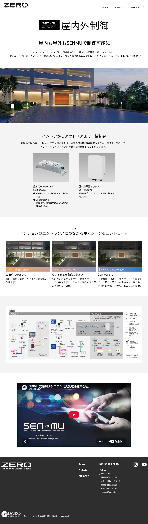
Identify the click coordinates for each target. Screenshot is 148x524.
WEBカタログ (137, 7)
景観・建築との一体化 (110, 477)
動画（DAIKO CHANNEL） (110, 464)
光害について (106, 473)
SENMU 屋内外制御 (108, 492)
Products (119, 7)
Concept (104, 7)
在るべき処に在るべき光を (111, 481)
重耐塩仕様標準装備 (109, 484)
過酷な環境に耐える (109, 488)
